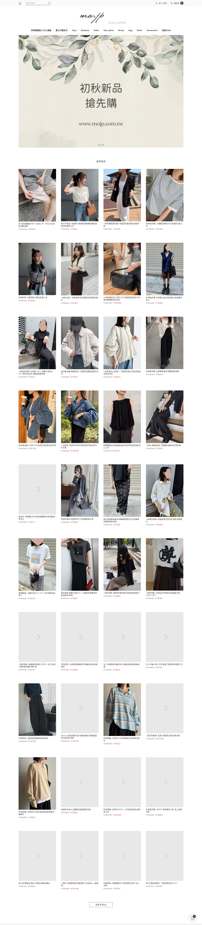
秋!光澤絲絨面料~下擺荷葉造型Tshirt (161, 888)
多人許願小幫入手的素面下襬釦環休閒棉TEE (164, 667)
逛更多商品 (101, 910)
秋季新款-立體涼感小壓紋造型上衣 (33, 297)
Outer (96, 30)
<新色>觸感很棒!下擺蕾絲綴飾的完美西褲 (163, 445)
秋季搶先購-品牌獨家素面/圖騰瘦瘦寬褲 (162, 371)
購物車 (178, 3)
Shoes (121, 30)
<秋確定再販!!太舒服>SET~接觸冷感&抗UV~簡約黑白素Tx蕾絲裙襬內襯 (35, 372)
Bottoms (85, 30)
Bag (130, 30)
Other (139, 30)
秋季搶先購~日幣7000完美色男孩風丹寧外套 (37, 445)
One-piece (109, 30)
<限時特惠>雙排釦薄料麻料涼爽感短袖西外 (121, 593)
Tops (74, 30)
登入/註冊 (163, 3)
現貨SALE (166, 30)
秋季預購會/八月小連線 (41, 30)
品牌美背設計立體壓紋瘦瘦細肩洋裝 (76, 815)
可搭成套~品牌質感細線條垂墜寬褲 (33, 741)
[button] (98, 145)
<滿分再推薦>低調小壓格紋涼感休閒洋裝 (163, 741)
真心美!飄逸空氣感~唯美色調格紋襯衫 (34, 888)
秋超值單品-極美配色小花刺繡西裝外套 (77, 519)
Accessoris (152, 30)
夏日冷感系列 (61, 30)
